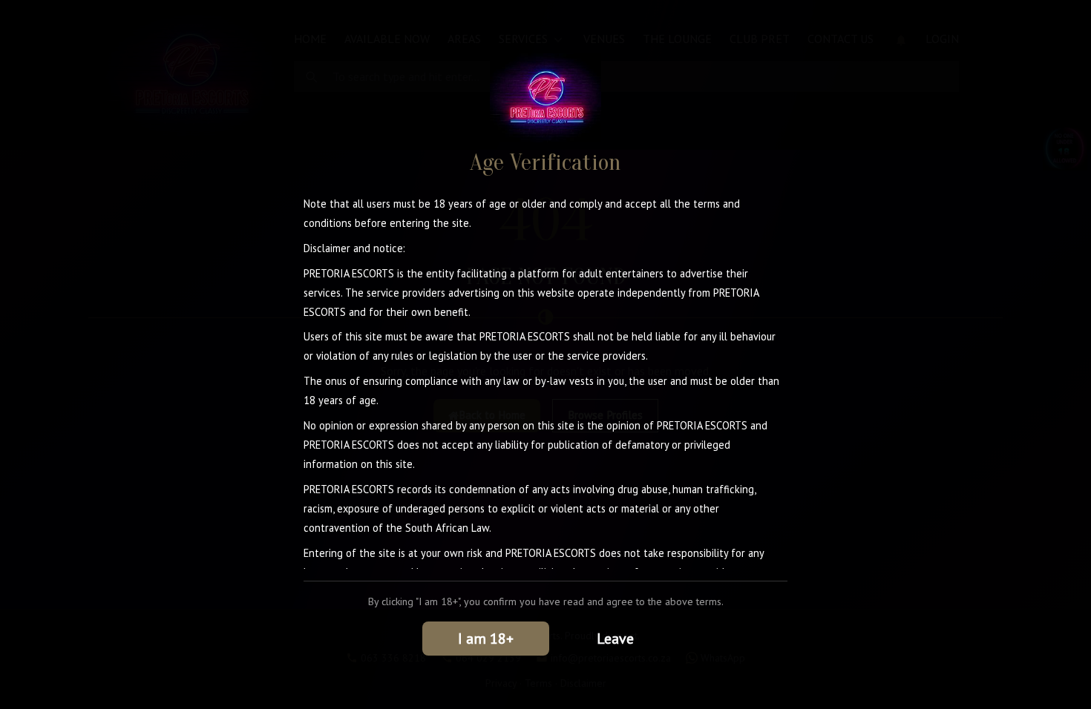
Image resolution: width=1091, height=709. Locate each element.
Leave (615, 638)
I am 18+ (486, 638)
